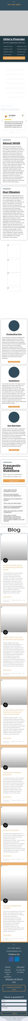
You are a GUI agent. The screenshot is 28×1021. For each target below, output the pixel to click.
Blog (14, 982)
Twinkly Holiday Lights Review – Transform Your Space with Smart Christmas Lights (14, 712)
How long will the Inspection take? (10, 490)
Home (7, 967)
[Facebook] (11, 959)
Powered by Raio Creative (14, 1019)
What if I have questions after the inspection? (13, 506)
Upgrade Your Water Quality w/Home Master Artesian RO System (13, 567)
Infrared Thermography (11, 830)
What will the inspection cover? (13, 499)
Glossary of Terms (14, 979)
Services (20, 967)
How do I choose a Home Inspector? (13, 511)
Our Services (20, 969)
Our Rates (20, 972)
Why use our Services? (12, 503)
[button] (14, 7)
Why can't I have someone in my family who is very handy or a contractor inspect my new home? (14, 518)
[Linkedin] (17, 959)
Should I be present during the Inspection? (12, 494)
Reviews (7, 969)
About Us (7, 972)
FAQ (7, 974)
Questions (7, 976)
